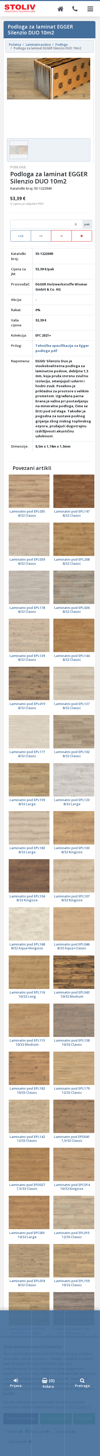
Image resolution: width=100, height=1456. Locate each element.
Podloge (18, 167)
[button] (13, 96)
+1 (41, 236)
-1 (61, 236)
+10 (20, 236)
